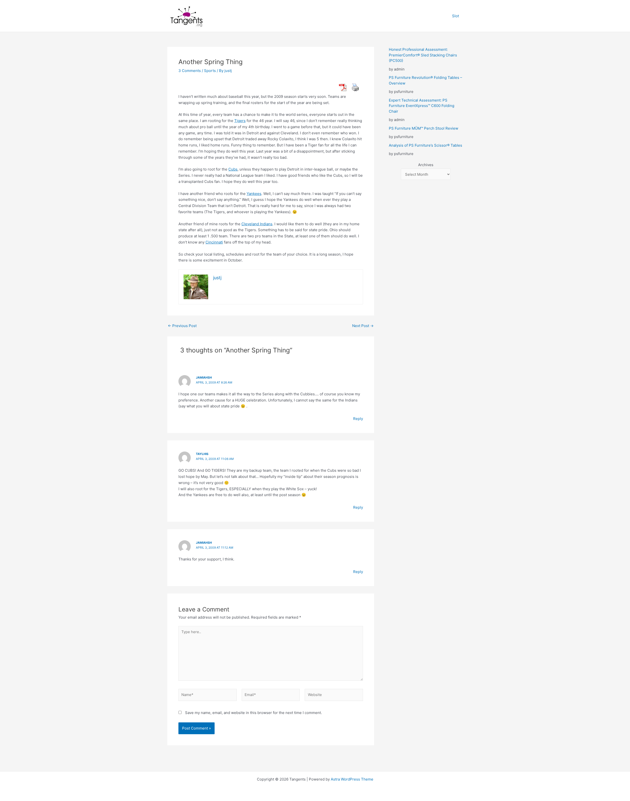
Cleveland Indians (256, 224)
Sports (210, 70)
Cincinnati (214, 242)
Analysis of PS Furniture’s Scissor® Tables (425, 145)
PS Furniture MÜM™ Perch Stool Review (423, 128)
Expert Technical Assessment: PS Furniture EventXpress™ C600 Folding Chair (421, 106)
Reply (358, 418)
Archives (425, 164)
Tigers (240, 120)
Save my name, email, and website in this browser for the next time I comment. (253, 712)
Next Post (363, 326)
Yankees (254, 193)
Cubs (232, 169)
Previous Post (182, 326)
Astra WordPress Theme (352, 779)
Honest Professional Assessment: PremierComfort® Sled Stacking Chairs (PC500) (423, 55)
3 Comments (189, 70)
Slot (455, 16)
